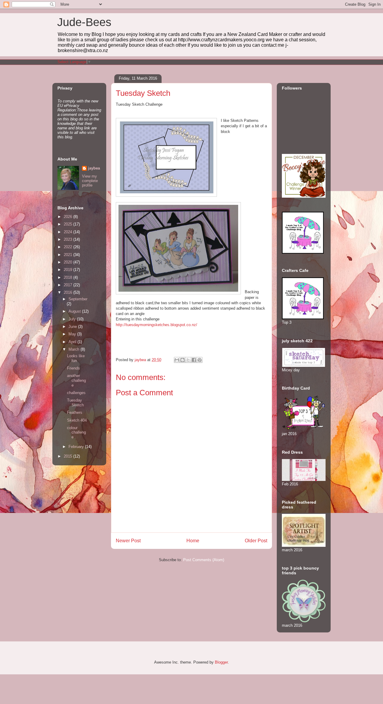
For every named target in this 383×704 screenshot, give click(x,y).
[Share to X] (188, 360)
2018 (68, 277)
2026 (68, 216)
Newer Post (128, 540)
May (73, 334)
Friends (73, 368)
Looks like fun (76, 358)
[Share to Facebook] (194, 360)
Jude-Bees (84, 22)
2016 (68, 292)
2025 (68, 224)
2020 (68, 262)
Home (192, 540)
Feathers (74, 412)
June (73, 326)
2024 (68, 232)
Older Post (256, 540)
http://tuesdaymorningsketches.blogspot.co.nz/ (156, 325)
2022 (68, 247)
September (78, 299)
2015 (68, 456)
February (77, 446)
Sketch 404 (77, 420)
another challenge (76, 380)
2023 (68, 239)
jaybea (94, 168)
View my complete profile (90, 180)
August (75, 311)
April (73, 342)
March (74, 349)
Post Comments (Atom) (203, 560)
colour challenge (76, 432)
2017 (68, 285)
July (73, 319)
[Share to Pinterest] (200, 360)
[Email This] (177, 360)
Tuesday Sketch (75, 402)
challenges (76, 392)
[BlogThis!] (183, 360)
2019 (68, 269)
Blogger (221, 662)
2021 (68, 254)
